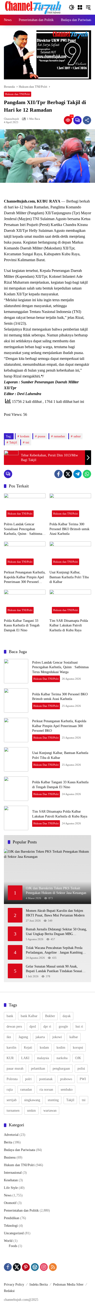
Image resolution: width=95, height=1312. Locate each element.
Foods (13, 1246)
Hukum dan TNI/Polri (17, 94)
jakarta (40, 1037)
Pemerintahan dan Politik (21, 1210)
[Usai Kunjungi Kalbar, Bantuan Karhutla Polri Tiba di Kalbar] (70, 554)
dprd (32, 1026)
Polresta (12, 1079)
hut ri (79, 1026)
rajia (10, 1089)
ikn (9, 1037)
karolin (11, 1047)
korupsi (78, 1047)
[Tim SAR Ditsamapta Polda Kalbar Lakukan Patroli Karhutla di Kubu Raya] (70, 603)
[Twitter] (68, 474)
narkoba (62, 1058)
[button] (72, 7)
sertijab (12, 1100)
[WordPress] (35, 1267)
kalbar (73, 1037)
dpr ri (47, 1026)
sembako (67, 1089)
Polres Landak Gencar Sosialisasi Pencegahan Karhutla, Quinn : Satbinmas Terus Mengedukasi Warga (23, 529)
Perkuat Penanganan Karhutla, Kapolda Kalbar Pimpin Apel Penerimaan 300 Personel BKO (25, 577)
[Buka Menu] (80, 7)
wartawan (50, 1110)
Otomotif (10, 1203)
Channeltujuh (11, 119)
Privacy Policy (14, 1284)
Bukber (50, 1016)
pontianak (46, 1079)
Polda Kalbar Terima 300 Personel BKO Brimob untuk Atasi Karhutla (69, 529)
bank (10, 1016)
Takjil (13, 442)
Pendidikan (11, 1218)
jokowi (57, 1037)
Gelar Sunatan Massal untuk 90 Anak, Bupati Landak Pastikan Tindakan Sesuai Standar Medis (54, 969)
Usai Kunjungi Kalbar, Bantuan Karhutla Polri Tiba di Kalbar (69, 577)
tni (27, 442)
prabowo (66, 1079)
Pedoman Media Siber (68, 1284)
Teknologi (11, 1225)
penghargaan (61, 1068)
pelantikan (38, 1068)
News (7, 1195)
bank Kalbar (29, 1016)
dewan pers (14, 1026)
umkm (31, 1110)
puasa (41, 436)
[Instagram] (44, 1267)
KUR (10, 1058)
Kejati (28, 1047)
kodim (61, 1047)
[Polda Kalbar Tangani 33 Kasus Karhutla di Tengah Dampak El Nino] (25, 603)
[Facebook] (58, 474)
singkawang (32, 1100)
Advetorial (11, 1135)
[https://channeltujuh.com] (34, 7)
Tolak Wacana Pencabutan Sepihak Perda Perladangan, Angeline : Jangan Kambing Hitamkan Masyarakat (54, 950)
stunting (53, 1100)
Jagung (23, 1037)
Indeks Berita (38, 1284)
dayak (67, 1016)
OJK (78, 1058)
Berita (8, 1142)
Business (10, 1157)
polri (28, 1079)
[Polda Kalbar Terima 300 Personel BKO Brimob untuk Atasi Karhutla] (70, 506)
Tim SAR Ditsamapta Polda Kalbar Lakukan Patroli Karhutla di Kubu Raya (68, 625)
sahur (77, 436)
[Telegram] (77, 474)
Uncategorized (14, 1233)
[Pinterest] (26, 1267)
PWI (83, 1079)
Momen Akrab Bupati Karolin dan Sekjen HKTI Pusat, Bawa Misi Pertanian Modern (56, 913)
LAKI (25, 1058)
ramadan (59, 436)
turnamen (13, 1110)
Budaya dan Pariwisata (19, 1150)
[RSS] (53, 1267)
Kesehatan (11, 1180)
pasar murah (15, 1068)
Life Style (11, 1188)
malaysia (43, 1058)
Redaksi (9, 1291)
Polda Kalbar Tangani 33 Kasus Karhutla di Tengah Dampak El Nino (21, 625)
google (63, 1026)
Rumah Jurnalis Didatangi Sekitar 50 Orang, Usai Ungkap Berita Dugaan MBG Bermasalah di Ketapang (56, 931)
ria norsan (46, 1089)
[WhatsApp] (87, 474)
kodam (24, 436)
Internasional (13, 1172)
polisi (81, 1068)
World (8, 1241)
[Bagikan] (87, 120)
